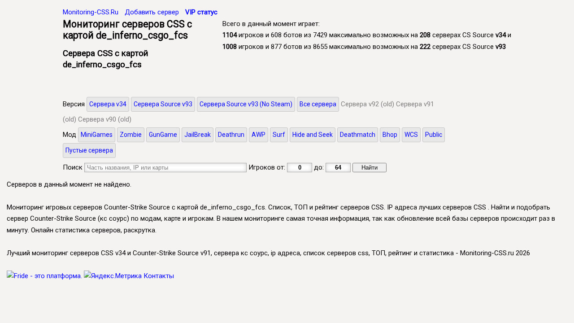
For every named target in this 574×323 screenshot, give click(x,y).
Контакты (159, 276)
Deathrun (231, 134)
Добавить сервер (152, 12)
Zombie (131, 134)
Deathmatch (357, 134)
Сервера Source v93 (163, 104)
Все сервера (318, 104)
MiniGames (97, 134)
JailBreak (197, 134)
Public (433, 134)
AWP (258, 134)
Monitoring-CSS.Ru (90, 12)
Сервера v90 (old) (104, 119)
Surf (279, 134)
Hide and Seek (312, 134)
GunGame (163, 134)
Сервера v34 (107, 104)
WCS (411, 134)
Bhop (390, 134)
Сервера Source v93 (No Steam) (246, 104)
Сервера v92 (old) (367, 104)
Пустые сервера (89, 150)
